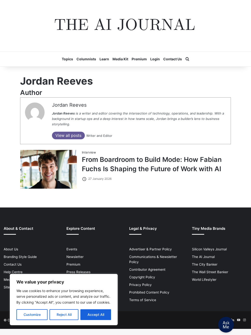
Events (71, 249)
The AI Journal (203, 257)
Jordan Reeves (69, 105)
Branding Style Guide (20, 257)
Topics (67, 59)
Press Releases (78, 272)
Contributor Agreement (147, 269)
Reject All (64, 314)
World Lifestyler (204, 280)
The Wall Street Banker (210, 272)
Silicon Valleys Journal (209, 249)
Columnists (86, 59)
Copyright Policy (142, 277)
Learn (104, 59)
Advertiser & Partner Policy (150, 249)
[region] (64, 299)
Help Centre (13, 272)
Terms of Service (142, 300)
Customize (32, 314)
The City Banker (204, 264)
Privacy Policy (140, 285)
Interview (89, 152)
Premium (139, 59)
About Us (11, 249)
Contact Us (172, 59)
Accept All (96, 314)
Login (155, 59)
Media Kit (120, 59)
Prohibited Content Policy (149, 292)
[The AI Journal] (125, 26)
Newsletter (75, 257)
